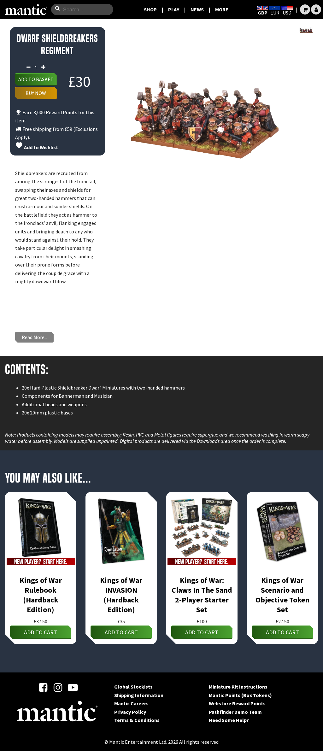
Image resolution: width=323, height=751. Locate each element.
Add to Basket (36, 79)
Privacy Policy (130, 712)
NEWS (197, 9)
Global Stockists (133, 687)
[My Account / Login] (316, 9)
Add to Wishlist (40, 147)
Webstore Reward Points (237, 703)
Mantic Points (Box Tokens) (240, 695)
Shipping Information (138, 695)
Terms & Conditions (137, 720)
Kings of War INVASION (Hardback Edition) (121, 594)
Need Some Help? (229, 720)
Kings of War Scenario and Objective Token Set (282, 594)
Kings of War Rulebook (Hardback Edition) (41, 594)
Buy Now (36, 93)
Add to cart (40, 632)
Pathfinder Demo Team (235, 712)
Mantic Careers (131, 703)
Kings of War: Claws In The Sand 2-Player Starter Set (202, 594)
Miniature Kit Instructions (238, 687)
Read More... (34, 337)
